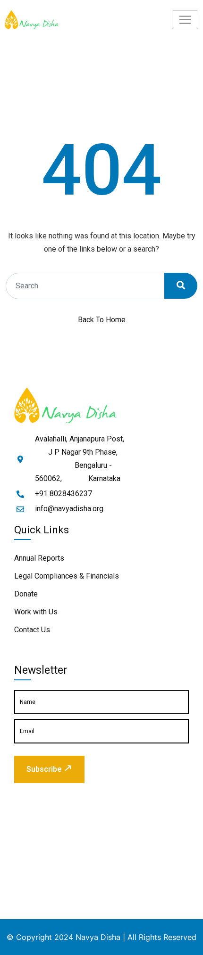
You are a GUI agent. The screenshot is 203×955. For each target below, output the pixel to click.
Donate (26, 593)
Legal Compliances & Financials (66, 575)
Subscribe (44, 769)
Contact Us (32, 629)
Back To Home (102, 319)
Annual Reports (39, 558)
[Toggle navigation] (185, 19)
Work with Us (36, 611)
